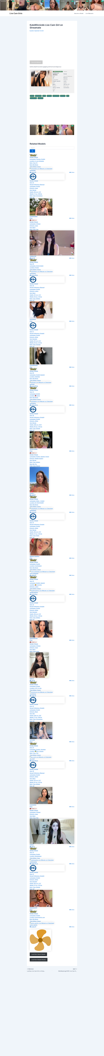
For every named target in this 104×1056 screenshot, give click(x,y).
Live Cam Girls (16, 13)
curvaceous (33, 98)
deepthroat (38, 96)
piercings (40, 98)
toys (68, 96)
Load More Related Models (38, 959)
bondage (62, 96)
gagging (49, 96)
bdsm (44, 96)
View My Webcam (36, 62)
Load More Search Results (38, 954)
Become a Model (78, 13)
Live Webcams (89, 13)
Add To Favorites (58, 71)
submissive (56, 96)
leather (32, 96)
